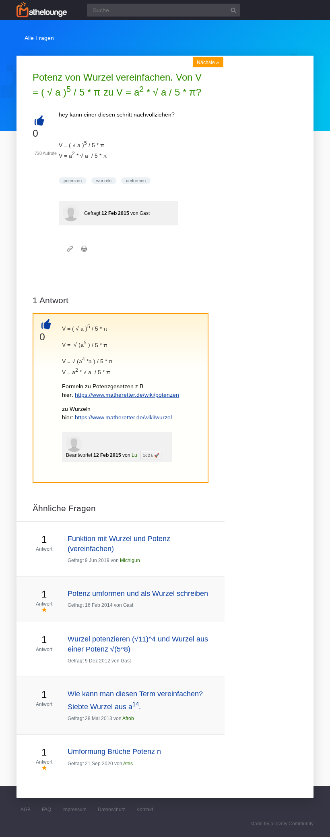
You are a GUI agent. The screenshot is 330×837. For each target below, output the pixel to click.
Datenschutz (111, 809)
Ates (128, 763)
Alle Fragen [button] (39, 38)
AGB (26, 809)
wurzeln (103, 180)
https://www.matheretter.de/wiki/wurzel (123, 417)
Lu (134, 455)
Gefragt (92, 213)
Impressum (74, 809)
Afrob (128, 718)
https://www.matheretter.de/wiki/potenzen (127, 394)
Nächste (208, 62)
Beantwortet (79, 455)
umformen (136, 180)
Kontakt (144, 809)
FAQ (46, 809)
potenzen (73, 180)
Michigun (130, 560)
